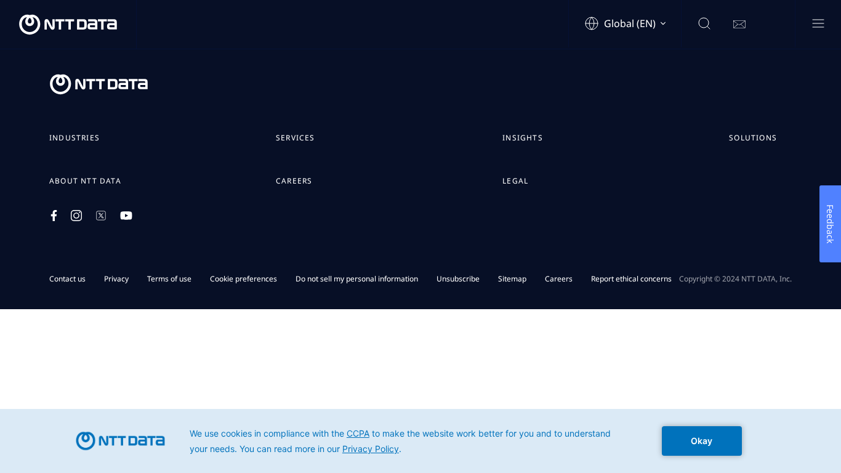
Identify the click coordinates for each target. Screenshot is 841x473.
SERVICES (295, 138)
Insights (522, 138)
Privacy (116, 278)
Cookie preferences (243, 278)
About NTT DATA (85, 181)
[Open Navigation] (818, 24)
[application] (420, 441)
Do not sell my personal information (357, 278)
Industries (74, 138)
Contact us (67, 278)
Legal (515, 181)
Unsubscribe (458, 278)
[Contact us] (739, 24)
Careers (294, 181)
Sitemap (512, 278)
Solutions (753, 138)
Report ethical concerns (631, 278)
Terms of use (169, 278)
